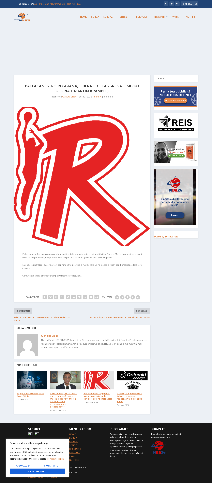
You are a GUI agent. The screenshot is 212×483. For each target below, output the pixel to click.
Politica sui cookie (55, 458)
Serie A (95, 17)
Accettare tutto (37, 471)
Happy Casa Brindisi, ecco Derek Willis (30, 395)
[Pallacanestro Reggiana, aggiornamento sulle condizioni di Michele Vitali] (99, 380)
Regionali (141, 17)
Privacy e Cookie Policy (35, 477)
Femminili (159, 17)
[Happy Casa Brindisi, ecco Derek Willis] (32, 380)
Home (83, 17)
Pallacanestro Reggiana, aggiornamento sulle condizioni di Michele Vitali (98, 396)
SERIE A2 (73, 441)
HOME (72, 434)
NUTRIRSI (74, 459)
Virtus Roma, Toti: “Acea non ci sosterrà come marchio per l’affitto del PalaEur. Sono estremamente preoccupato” (63, 400)
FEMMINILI (74, 452)
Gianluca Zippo (69, 96)
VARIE (72, 456)
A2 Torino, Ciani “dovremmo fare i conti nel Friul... (57, 3)
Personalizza (22, 465)
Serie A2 (107, 17)
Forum (47, 477)
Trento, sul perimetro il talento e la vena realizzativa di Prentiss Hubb (129, 397)
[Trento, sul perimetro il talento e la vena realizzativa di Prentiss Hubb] (132, 380)
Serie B (123, 17)
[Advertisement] (106, 47)
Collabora (53, 477)
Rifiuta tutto (50, 465)
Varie (175, 17)
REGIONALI (75, 448)
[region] (37, 458)
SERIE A (73, 437)
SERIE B (73, 445)
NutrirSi (191, 17)
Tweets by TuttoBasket (166, 236)
